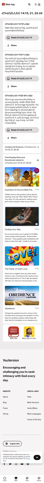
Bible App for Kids (29, 338)
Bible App (13, 338)
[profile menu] (37, 4)
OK (37, 457)
